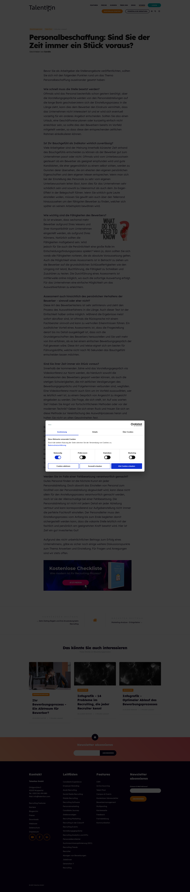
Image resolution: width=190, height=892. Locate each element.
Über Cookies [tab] (128, 432)
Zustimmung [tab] (62, 432)
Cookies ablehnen (63, 466)
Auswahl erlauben (95, 466)
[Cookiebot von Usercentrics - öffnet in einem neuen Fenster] (132, 424)
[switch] (80, 457)
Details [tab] (95, 432)
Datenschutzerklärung (57, 445)
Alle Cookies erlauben (126, 466)
